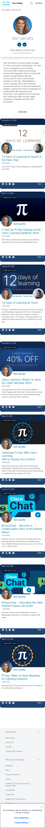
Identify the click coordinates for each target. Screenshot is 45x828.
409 (39, 264)
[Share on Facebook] (10, 185)
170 (39, 118)
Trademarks (10, 794)
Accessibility (10, 790)
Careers (8, 747)
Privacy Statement (21, 818)
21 (39, 191)
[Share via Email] (14, 185)
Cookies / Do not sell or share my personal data (18, 785)
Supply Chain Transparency (16, 799)
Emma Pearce (29, 150)
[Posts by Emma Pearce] (40, 150)
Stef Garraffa (17, 150)
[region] (22, 815)
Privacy (8, 779)
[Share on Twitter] (7, 185)
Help (7, 770)
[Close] (41, 807)
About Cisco (10, 738)
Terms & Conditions (13, 775)
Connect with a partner (14, 751)
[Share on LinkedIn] (3, 185)
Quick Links (11, 732)
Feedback (9, 766)
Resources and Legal (15, 760)
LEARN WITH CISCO (10, 125)
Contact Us (10, 742)
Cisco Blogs (17, 3)
